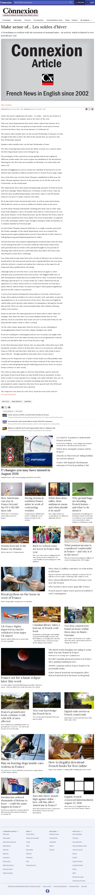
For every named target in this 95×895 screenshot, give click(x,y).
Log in (92, 2)
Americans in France (79, 881)
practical (5, 402)
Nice (27, 861)
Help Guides (18, 20)
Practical (28, 20)
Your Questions (39, 20)
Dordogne (29, 857)
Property (75, 20)
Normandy (29, 850)
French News (6, 20)
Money (67, 20)
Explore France (54, 834)
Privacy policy (47, 886)
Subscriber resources (9, 842)
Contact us (6, 857)
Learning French (78, 865)
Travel (28, 842)
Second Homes (77, 842)
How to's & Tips (78, 850)
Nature (51, 846)
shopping (27, 402)
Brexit (74, 869)
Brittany (29, 854)
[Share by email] (92, 109)
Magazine (52, 831)
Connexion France (9, 831)
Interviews (52, 842)
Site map (84, 886)
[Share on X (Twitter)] (89, 109)
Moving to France (78, 877)
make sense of (17, 402)
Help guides (6, 838)
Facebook (47, 891)
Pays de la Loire (31, 865)
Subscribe (81, 2)
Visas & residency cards (80, 846)
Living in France (77, 861)
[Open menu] (87, 20)
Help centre (6, 861)
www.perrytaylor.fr (8, 394)
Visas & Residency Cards (54, 20)
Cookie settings (74, 886)
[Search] (70, 2)
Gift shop (6, 850)
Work (74, 873)
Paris (27, 846)
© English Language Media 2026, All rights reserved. (24, 886)
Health (75, 857)
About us (5, 854)
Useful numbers (8, 873)
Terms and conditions (60, 886)
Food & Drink (53, 838)
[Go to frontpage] (20, 12)
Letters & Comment (32, 838)
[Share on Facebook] (86, 109)
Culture (51, 850)
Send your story (8, 869)
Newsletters (7, 846)
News (28, 831)
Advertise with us (8, 865)
